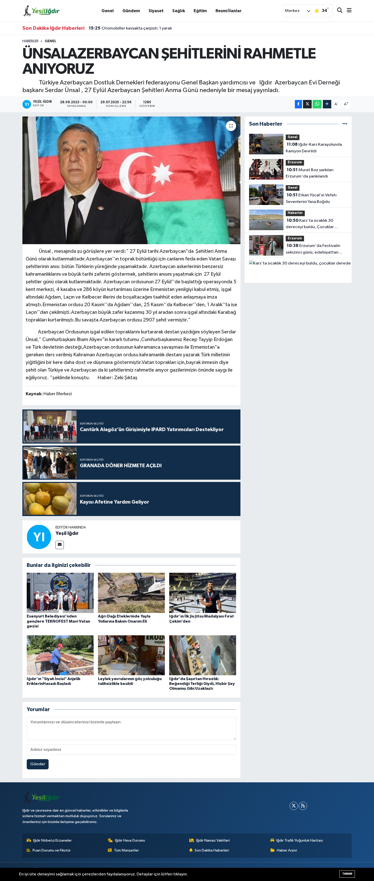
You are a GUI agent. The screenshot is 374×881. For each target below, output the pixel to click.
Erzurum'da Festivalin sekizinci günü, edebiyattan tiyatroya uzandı (313, 249)
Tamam (347, 873)
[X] (294, 806)
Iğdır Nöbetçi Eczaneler (52, 840)
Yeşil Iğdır (67, 533)
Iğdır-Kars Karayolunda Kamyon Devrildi (314, 147)
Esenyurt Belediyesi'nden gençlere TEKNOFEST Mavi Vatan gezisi (58, 621)
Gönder (37, 764)
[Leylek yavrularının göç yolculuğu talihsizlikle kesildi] (131, 655)
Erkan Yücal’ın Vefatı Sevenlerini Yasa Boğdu (311, 198)
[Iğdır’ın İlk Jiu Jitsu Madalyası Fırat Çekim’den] (202, 593)
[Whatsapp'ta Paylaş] (317, 104)
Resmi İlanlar (228, 11)
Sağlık (178, 11)
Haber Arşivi (287, 850)
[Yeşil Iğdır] (39, 537)
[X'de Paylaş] (307, 104)
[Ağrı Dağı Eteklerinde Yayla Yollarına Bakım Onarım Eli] (131, 593)
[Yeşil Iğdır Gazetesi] (41, 10)
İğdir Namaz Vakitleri (213, 840)
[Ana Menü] (347, 10)
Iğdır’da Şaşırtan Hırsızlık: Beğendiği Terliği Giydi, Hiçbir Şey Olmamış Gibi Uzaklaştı (202, 684)
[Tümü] (344, 124)
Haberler (30, 41)
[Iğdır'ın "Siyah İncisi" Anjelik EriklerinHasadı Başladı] (60, 655)
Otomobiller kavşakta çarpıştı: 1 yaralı (130, 28)
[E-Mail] (59, 545)
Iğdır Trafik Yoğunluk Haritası (299, 840)
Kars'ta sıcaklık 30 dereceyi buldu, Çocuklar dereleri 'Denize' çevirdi (310, 224)
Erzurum (295, 162)
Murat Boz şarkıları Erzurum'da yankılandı (310, 173)
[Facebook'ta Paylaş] (298, 104)
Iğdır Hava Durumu (130, 840)
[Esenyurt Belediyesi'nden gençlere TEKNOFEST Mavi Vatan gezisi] (60, 593)
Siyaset (156, 11)
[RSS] (303, 806)
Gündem (131, 11)
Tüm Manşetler (126, 850)
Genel (108, 11)
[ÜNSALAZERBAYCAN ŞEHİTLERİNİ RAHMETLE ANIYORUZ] (131, 180)
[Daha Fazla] (327, 104)
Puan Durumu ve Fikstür (52, 850)
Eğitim (200, 11)
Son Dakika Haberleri (212, 850)
